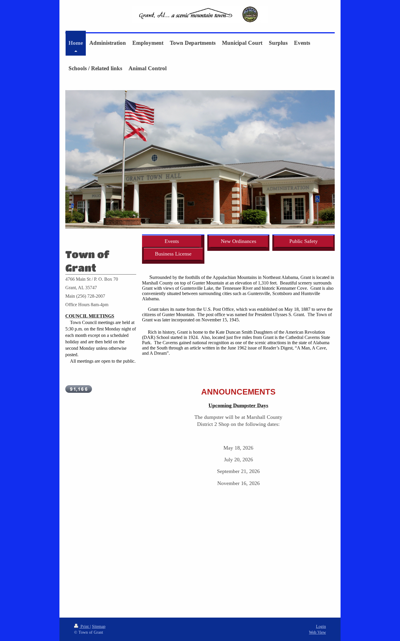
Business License (173, 254)
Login (321, 626)
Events (172, 241)
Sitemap (98, 626)
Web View (317, 632)
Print (84, 626)
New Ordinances (238, 241)
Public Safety (303, 241)
